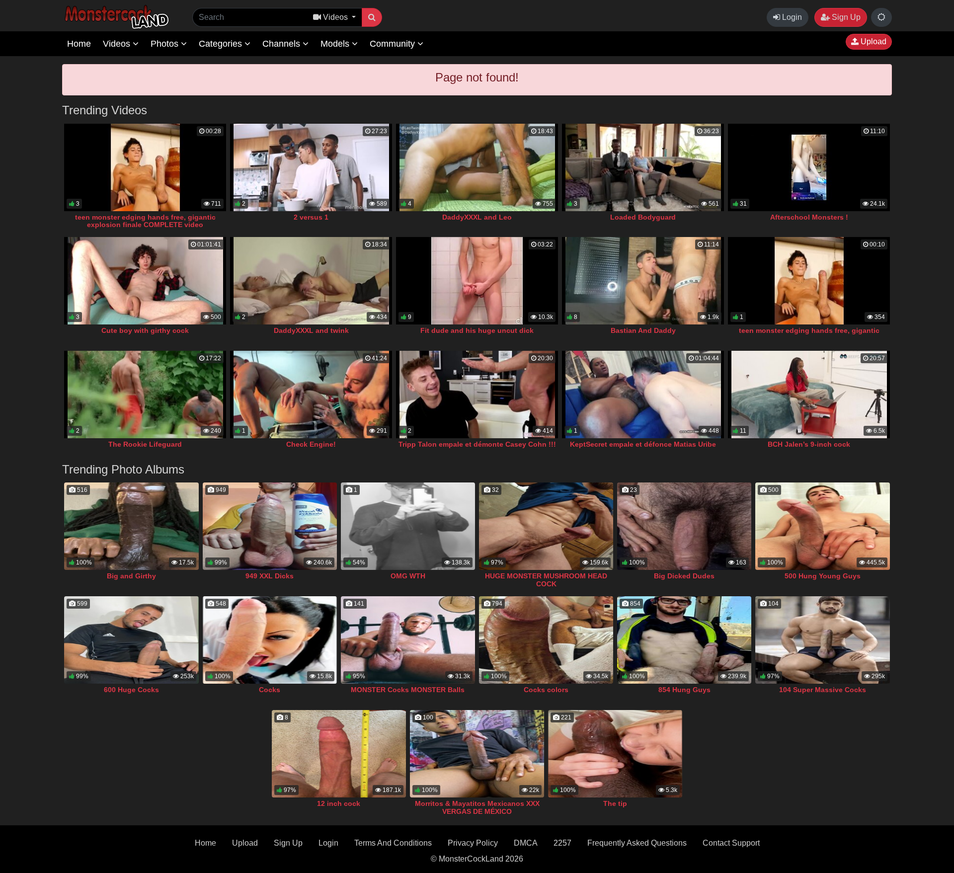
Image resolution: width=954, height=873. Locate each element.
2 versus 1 (311, 217)
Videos (118, 44)
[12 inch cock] (339, 753)
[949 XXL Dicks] (270, 526)
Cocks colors (546, 690)
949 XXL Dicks (269, 576)
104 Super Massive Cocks (822, 690)
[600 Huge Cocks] (131, 640)
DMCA (526, 843)
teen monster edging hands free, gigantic (809, 330)
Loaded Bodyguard (643, 217)
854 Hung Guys (684, 690)
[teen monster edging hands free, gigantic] (809, 280)
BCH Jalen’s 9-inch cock (809, 444)
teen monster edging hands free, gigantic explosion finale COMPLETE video (145, 221)
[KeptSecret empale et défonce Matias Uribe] (643, 394)
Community (393, 44)
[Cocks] (270, 640)
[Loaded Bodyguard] (643, 167)
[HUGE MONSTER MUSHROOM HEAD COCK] (546, 526)
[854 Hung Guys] (684, 640)
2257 (562, 843)
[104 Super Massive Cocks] (822, 640)
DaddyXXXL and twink (311, 330)
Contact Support (731, 843)
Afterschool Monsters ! (809, 217)
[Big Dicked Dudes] (684, 526)
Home (79, 44)
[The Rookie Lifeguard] (145, 394)
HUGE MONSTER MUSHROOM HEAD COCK (546, 580)
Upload (872, 41)
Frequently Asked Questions (637, 843)
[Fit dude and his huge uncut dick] (477, 280)
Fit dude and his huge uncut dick (477, 330)
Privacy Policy (473, 843)
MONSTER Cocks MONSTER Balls (408, 690)
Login (791, 17)
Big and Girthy (131, 576)
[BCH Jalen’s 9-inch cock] (809, 394)
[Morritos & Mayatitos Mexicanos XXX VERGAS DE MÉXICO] (477, 753)
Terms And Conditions (393, 843)
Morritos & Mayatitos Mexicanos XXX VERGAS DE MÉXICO (477, 807)
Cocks (269, 690)
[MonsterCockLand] (115, 17)
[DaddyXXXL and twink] (311, 280)
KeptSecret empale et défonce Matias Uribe (643, 444)
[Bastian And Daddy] (643, 280)
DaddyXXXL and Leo (477, 217)
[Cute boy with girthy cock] (145, 280)
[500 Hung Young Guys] (822, 526)
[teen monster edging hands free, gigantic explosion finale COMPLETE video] (145, 167)
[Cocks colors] (546, 640)
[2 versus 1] (311, 167)
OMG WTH (408, 576)
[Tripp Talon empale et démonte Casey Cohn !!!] (477, 394)
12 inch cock (338, 803)
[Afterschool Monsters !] (809, 167)
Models (336, 44)
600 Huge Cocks (131, 690)
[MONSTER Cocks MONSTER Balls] (408, 640)
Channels (282, 44)
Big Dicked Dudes (684, 576)
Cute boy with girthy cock (145, 330)
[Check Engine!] (311, 394)
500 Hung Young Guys (823, 576)
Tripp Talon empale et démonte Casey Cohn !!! (477, 444)
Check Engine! (311, 444)
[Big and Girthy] (131, 526)
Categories (221, 44)
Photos (166, 44)
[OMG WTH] (408, 526)
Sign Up (845, 17)
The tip (615, 803)
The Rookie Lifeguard (145, 444)
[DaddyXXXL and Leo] (477, 167)
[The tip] (615, 753)
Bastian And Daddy (643, 330)
